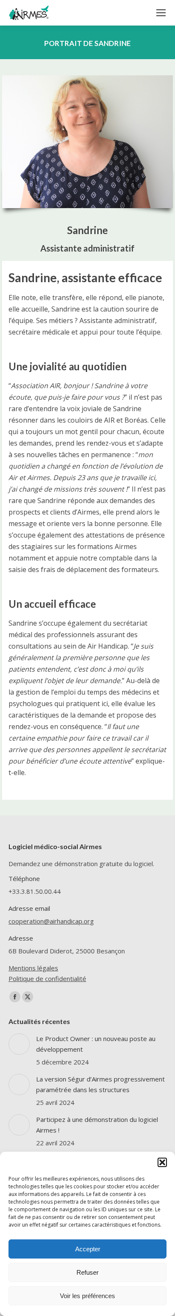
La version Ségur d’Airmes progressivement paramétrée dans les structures (100, 1084)
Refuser (87, 1272)
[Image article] (19, 1044)
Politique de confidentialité (47, 978)
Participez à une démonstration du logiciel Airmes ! (97, 1124)
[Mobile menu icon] (161, 12)
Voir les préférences (87, 1295)
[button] (162, 1162)
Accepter (87, 1249)
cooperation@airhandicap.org (51, 921)
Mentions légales (33, 968)
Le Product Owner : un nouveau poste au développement (95, 1043)
